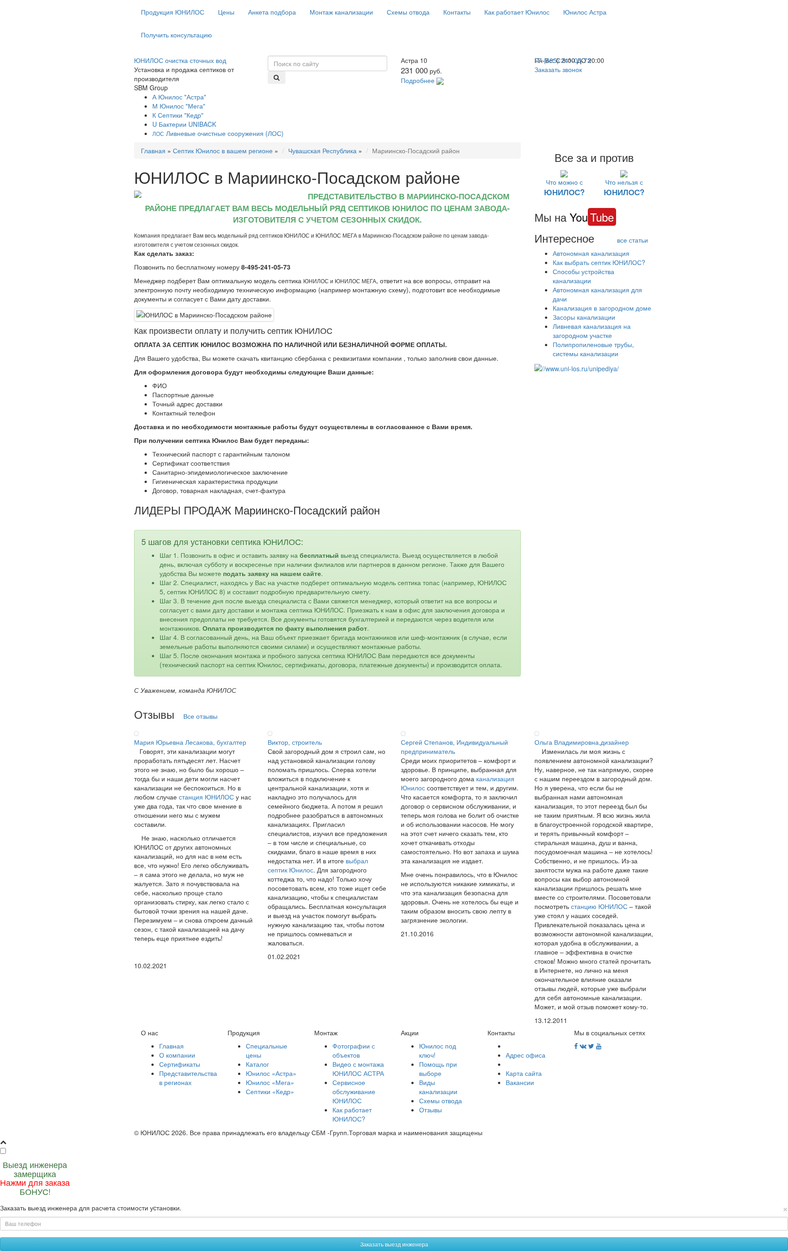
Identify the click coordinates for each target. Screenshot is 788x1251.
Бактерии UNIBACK (184, 124)
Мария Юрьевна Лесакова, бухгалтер (190, 742)
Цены (226, 11)
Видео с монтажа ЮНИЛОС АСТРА (358, 1068)
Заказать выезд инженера (394, 1244)
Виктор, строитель (295, 742)
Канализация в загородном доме (602, 307)
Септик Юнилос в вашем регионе (223, 150)
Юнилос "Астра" (179, 96)
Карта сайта (524, 1073)
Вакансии (520, 1082)
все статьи (632, 239)
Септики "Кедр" (177, 114)
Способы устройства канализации (583, 276)
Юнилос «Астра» (271, 1073)
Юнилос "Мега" (178, 105)
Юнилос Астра (585, 11)
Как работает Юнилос (517, 11)
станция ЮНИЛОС (206, 796)
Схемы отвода (408, 11)
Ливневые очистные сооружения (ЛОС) (218, 133)
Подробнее (418, 80)
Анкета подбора (272, 11)
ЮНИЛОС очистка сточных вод (180, 60)
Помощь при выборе (438, 1068)
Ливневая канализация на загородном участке (592, 331)
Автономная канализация (591, 253)
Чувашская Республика (322, 150)
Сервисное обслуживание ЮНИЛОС (353, 1091)
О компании (177, 1054)
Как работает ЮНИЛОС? (352, 1114)
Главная (153, 150)
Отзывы (430, 1109)
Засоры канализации (584, 317)
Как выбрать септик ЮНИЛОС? (599, 262)
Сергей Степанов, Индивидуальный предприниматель (454, 746)
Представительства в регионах (188, 1078)
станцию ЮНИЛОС (599, 906)
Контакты (457, 11)
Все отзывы (200, 716)
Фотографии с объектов (353, 1050)
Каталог (257, 1064)
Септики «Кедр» (270, 1091)
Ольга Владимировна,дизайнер (581, 742)
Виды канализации (438, 1087)
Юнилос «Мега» (270, 1082)
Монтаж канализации (341, 11)
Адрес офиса (525, 1054)
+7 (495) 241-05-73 (562, 60)
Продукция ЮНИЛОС (172, 11)
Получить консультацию (176, 34)
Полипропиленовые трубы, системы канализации (593, 349)
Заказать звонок (558, 69)
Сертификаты (179, 1064)
